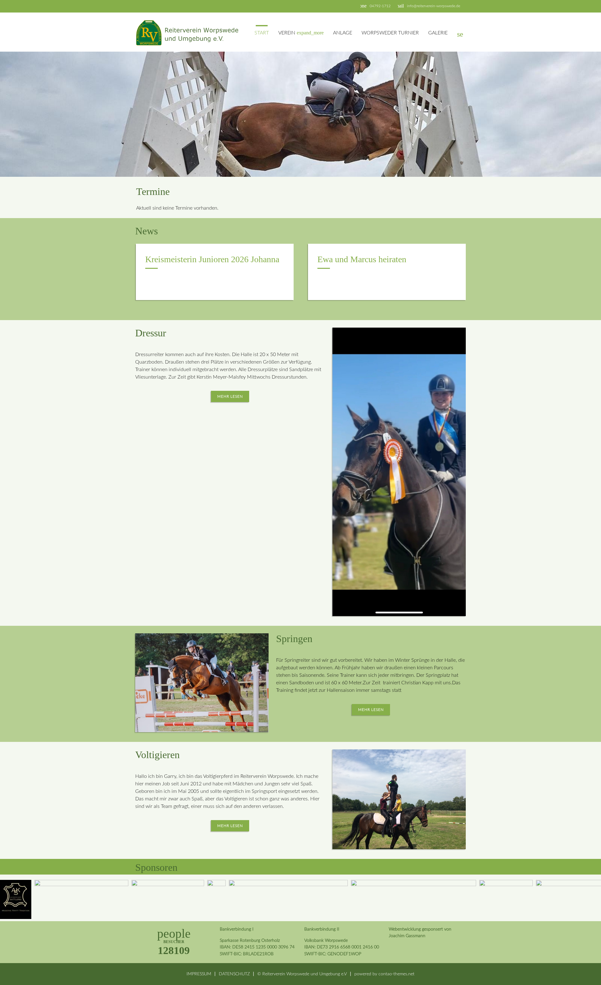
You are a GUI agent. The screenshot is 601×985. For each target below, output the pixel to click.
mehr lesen (230, 396)
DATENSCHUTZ (234, 974)
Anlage (342, 32)
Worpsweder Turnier (390, 32)
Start (261, 32)
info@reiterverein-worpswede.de (433, 6)
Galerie (438, 32)
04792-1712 (380, 6)
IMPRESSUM (199, 974)
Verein (301, 32)
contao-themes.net (396, 974)
